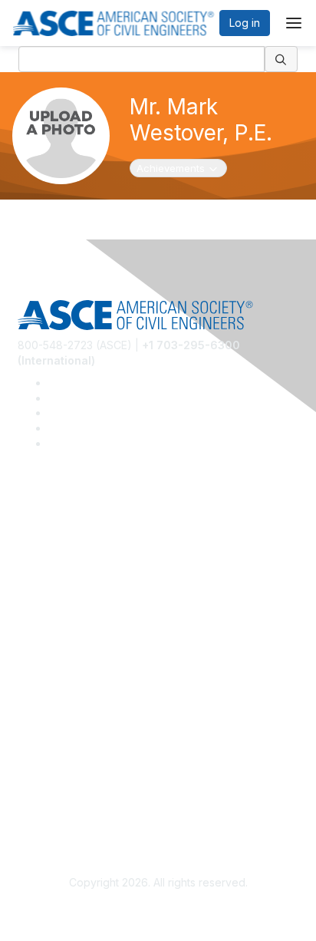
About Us (41, 772)
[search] (281, 59)
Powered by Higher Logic (158, 911)
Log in (244, 22)
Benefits (38, 670)
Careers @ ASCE (60, 522)
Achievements (179, 167)
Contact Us (45, 692)
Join (28, 647)
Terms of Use (52, 794)
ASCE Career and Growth (81, 545)
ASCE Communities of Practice (94, 567)
